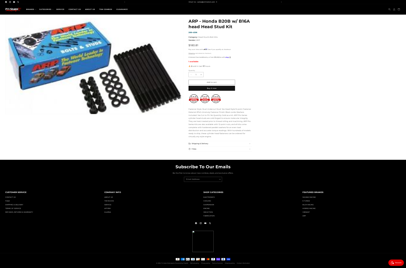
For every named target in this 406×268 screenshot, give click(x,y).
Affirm (107, 208)
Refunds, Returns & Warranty (19, 212)
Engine (206, 208)
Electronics (209, 197)
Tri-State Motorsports (168, 263)
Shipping (192, 53)
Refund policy (194, 263)
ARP (304, 216)
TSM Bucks (109, 201)
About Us (108, 197)
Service (107, 205)
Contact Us (10, 197)
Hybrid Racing (309, 208)
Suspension (208, 205)
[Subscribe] (219, 179)
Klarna (107, 212)
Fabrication (209, 216)
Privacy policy (205, 263)
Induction (208, 212)
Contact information (243, 263)
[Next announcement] (281, 2)
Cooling (207, 201)
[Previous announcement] (124, 2)
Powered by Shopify (181, 263)
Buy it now (212, 88)
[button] (30, 9)
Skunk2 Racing (309, 197)
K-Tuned (306, 201)
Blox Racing (308, 205)
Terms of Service (13, 208)
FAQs (7, 201)
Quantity (192, 70)
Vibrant (306, 212)
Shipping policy (230, 263)
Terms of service (217, 263)
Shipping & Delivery (14, 205)
